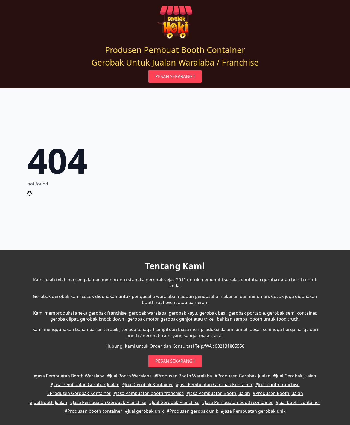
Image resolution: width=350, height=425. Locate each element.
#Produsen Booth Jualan (278, 393)
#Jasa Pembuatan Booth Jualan (218, 393)
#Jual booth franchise (277, 385)
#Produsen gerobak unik (192, 411)
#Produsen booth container (93, 411)
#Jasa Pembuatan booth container (237, 402)
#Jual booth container (298, 402)
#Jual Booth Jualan (48, 402)
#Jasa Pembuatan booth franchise (148, 393)
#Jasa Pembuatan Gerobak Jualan (85, 385)
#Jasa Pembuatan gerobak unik (253, 411)
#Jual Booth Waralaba (129, 376)
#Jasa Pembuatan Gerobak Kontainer (214, 385)
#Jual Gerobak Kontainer (147, 385)
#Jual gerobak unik (144, 411)
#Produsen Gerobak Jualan (242, 376)
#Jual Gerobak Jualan (294, 376)
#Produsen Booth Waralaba (183, 376)
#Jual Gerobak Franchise (174, 402)
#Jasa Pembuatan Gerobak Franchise (108, 402)
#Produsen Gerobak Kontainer (79, 393)
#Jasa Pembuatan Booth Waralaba (69, 376)
